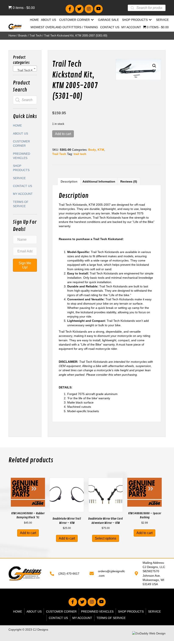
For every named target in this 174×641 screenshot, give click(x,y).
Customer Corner (21, 143)
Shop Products (21, 168)
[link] (34, 20)
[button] (70, 9)
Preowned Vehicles (21, 156)
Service (19, 178)
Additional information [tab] (99, 181)
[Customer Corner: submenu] (92, 19)
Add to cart (63, 134)
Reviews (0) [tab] (128, 181)
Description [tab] (69, 181)
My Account (23, 193)
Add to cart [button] (28, 533)
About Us (20, 133)
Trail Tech (35, 35)
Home (12, 35)
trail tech (80, 154)
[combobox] (25, 69)
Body (92, 149)
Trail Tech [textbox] (23, 70)
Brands (22, 35)
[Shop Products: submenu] (150, 19)
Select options (105, 538)
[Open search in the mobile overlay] (147, 8)
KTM (101, 149)
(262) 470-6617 (68, 573)
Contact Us (22, 186)
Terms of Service (20, 204)
